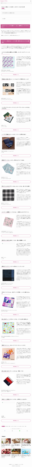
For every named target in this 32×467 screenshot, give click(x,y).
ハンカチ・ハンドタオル (13, 426)
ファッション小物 (19, 426)
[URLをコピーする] (27, 431)
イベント (13, 464)
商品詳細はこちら (16, 74)
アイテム (3, 426)
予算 (22, 464)
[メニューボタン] (31, 1)
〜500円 (7, 426)
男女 (25, 426)
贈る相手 (16, 464)
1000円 (9, 426)
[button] (4, 431)
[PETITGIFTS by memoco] (4, 1)
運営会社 (10, 464)
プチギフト (23, 426)
